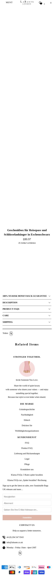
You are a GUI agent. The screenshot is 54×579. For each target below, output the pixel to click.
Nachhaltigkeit (27, 415)
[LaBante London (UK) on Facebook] (25, 553)
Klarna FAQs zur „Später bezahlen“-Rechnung (26, 480)
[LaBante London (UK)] (27, 2)
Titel (4, 247)
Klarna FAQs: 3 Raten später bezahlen (27, 475)
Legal (27, 459)
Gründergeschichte (27, 409)
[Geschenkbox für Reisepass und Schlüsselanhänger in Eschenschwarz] (27, 73)
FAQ (27, 443)
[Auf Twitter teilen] (11, 333)
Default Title (7, 270)
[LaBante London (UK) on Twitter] (20, 553)
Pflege (27, 464)
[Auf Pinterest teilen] (21, 333)
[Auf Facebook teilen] (16, 333)
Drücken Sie (27, 425)
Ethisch (27, 420)
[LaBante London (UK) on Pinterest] (29, 553)
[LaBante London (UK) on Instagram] (34, 553)
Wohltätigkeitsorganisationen (27, 431)
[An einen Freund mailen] (26, 333)
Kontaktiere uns (27, 469)
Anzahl (5, 274)
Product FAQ (27, 448)
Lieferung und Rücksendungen (27, 453)
